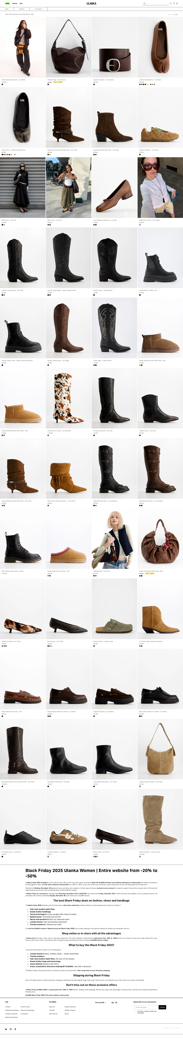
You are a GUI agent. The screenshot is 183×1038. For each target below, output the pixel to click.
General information (11, 1017)
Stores (67, 1014)
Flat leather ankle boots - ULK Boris (59, 782)
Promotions (24, 1014)
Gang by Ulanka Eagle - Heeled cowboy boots (62, 290)
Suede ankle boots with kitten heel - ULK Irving (62, 150)
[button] (7, 3)
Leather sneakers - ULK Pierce (149, 150)
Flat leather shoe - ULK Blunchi (11, 852)
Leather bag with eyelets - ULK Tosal (150, 782)
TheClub (52, 1010)
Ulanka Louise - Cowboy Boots (102, 290)
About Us (52, 1007)
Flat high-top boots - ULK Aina (102, 431)
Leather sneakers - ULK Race (57, 852)
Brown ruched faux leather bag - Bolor (151, 571)
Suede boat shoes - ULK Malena (103, 711)
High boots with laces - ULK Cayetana (105, 501)
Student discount (70, 1007)
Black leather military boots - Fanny (13, 571)
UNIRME (162, 1007)
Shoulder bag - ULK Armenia (56, 80)
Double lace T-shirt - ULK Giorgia (149, 220)
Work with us (53, 1014)
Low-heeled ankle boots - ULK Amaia (105, 782)
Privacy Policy (25, 1007)
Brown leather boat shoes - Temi (12, 711)
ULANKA (172, 1028)
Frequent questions (11, 1014)
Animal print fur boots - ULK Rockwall (59, 431)
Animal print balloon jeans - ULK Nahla (13, 80)
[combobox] (155, 3)
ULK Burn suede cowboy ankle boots (150, 641)
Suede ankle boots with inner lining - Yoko (152, 360)
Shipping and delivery (12, 1010)
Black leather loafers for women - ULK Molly (153, 711)
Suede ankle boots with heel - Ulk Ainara (106, 150)
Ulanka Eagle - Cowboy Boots (102, 360)
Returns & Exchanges (27, 1010)
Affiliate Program (70, 1010)
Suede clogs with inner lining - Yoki (58, 571)
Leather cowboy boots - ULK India (12, 290)
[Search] (144, 3)
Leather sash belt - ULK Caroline (103, 80)
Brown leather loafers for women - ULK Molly (62, 711)
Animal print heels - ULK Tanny (11, 641)
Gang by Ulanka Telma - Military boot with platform (17, 360)
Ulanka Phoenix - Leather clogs (103, 641)
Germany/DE (99, 1002)
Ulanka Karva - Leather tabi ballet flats (13, 150)
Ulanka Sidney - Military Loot (148, 290)
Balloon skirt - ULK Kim (9, 220)
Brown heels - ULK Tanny (55, 641)
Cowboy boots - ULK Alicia (147, 431)
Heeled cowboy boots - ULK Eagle (58, 360)
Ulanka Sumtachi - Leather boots (149, 852)
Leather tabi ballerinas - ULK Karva (150, 80)
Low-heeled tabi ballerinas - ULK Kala (105, 220)
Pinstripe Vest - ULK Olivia (101, 571)
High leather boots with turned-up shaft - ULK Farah (18, 782)
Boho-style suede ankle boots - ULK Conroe (61, 501)
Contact (7, 1007)
